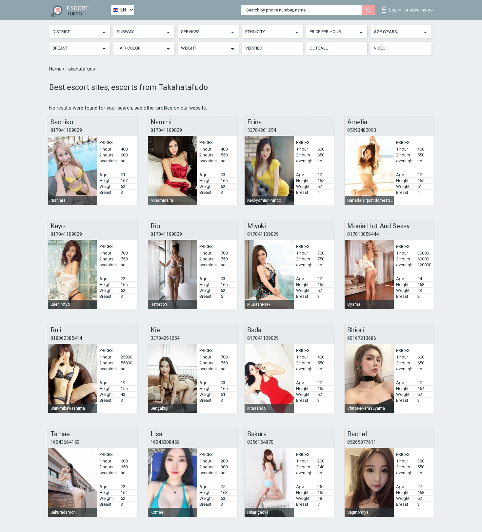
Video (380, 48)
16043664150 (64, 442)
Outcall (319, 48)
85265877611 (361, 442)
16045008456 (165, 442)
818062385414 (66, 338)
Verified (253, 48)
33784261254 (261, 130)
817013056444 (363, 234)
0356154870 (260, 442)
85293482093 (361, 130)
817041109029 (66, 130)
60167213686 (361, 338)
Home (56, 69)
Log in (411, 9)
